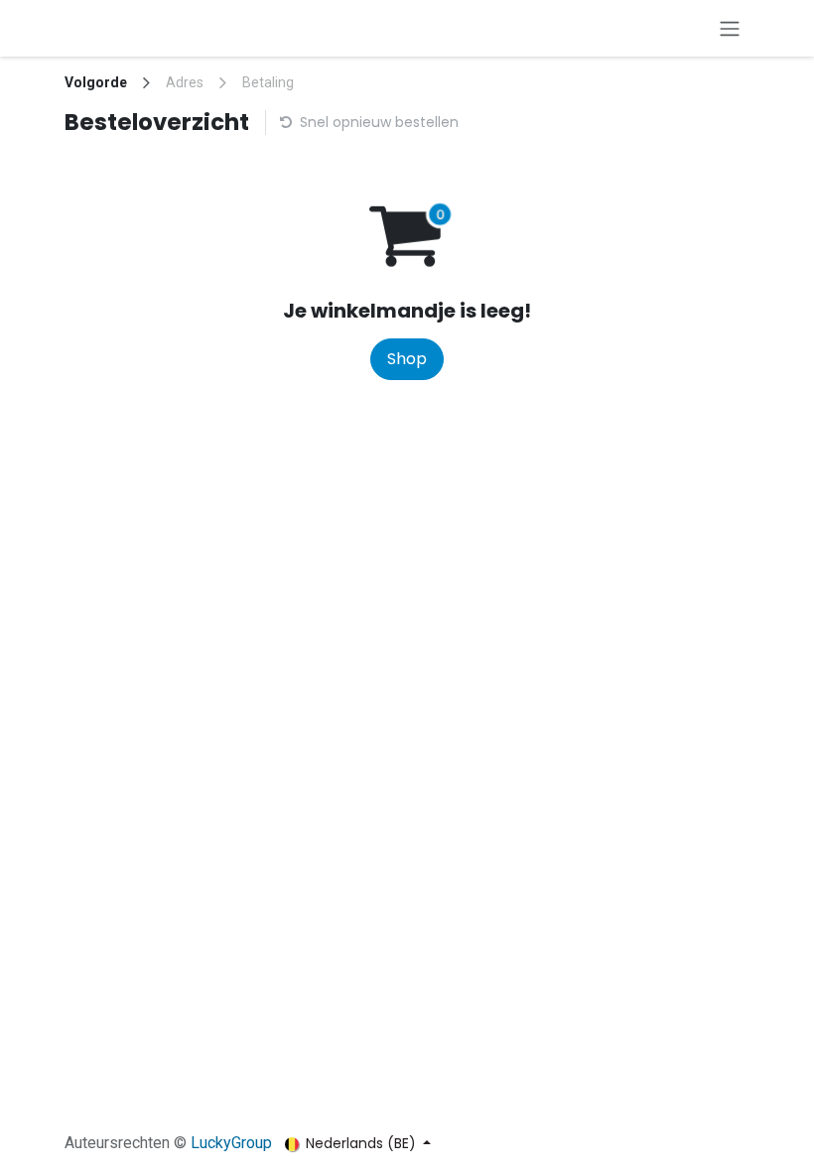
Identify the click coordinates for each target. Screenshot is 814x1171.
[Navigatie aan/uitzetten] (729, 28)
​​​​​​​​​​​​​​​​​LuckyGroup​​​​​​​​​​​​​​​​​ (231, 1142)
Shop (407, 358)
